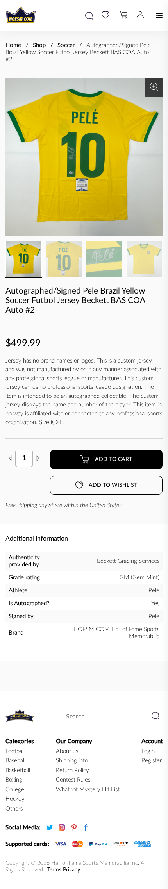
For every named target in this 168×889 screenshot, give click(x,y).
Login (148, 751)
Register (151, 761)
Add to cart (113, 459)
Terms (54, 870)
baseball (15, 761)
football (15, 751)
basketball (17, 770)
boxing (13, 780)
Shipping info (72, 761)
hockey (15, 799)
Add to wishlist (113, 485)
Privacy (71, 870)
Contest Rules (73, 780)
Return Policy (72, 770)
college (14, 790)
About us (67, 751)
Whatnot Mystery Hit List (88, 790)
